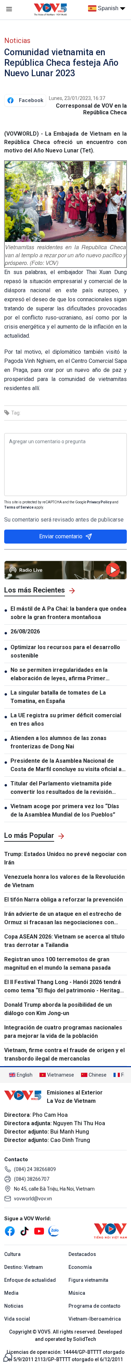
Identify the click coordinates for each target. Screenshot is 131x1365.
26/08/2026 (25, 631)
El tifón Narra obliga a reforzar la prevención (63, 899)
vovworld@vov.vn (33, 1198)
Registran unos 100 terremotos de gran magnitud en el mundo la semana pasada (57, 963)
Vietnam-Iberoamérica (94, 1319)
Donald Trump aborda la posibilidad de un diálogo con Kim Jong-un (58, 1008)
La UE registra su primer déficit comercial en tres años (65, 719)
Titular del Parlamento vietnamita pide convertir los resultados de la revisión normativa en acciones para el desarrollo (64, 788)
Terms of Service (19, 507)
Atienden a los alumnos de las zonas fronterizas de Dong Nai (58, 742)
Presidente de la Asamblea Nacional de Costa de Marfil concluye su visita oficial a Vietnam (66, 765)
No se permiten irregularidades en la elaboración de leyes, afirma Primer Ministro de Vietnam (59, 675)
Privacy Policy (99, 502)
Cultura (12, 1254)
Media (11, 1293)
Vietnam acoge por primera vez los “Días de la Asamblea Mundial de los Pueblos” (64, 810)
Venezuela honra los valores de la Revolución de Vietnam (64, 881)
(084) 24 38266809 (35, 1169)
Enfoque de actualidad (30, 1280)
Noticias (17, 40)
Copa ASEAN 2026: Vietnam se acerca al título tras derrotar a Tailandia (64, 940)
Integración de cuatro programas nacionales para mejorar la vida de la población (63, 1031)
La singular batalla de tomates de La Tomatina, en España (58, 696)
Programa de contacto (94, 1306)
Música (76, 1293)
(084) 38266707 (31, 1179)
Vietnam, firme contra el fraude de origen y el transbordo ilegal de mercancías (64, 1054)
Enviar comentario (60, 536)
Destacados (82, 1254)
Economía (80, 1267)
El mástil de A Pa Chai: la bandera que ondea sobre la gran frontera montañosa (68, 612)
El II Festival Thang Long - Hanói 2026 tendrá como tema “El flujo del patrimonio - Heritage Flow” (63, 987)
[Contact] (8, 1356)
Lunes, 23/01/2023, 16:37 (77, 98)
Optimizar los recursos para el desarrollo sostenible (65, 651)
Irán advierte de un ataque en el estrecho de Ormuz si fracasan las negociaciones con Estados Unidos (63, 919)
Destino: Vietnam (23, 1267)
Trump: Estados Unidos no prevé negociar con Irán (65, 858)
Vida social (17, 1319)
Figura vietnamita (88, 1280)
